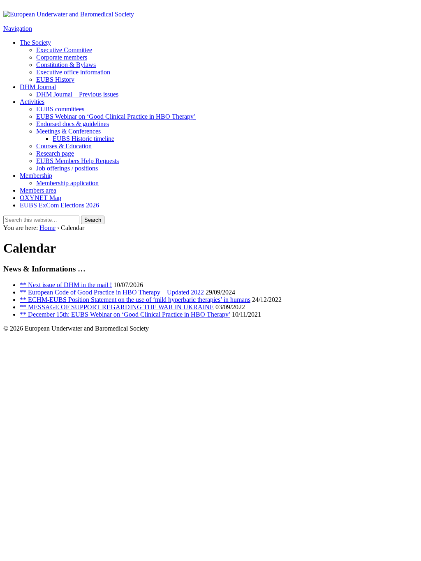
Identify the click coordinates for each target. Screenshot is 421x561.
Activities (32, 101)
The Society (35, 42)
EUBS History (55, 79)
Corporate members (61, 57)
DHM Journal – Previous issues (77, 94)
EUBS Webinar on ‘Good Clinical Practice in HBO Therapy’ (116, 116)
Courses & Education (64, 146)
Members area (38, 190)
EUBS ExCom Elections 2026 (59, 205)
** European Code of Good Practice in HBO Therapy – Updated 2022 (112, 292)
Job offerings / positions (67, 168)
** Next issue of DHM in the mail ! (66, 284)
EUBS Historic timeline (83, 138)
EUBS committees (60, 109)
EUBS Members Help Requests (77, 160)
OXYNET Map (40, 197)
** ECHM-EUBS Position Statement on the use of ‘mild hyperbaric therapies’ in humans (135, 299)
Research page (55, 153)
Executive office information (73, 72)
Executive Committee (64, 49)
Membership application (67, 182)
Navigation (17, 28)
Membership (36, 175)
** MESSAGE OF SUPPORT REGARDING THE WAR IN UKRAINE (117, 306)
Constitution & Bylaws (66, 64)
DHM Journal (38, 86)
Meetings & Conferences (68, 131)
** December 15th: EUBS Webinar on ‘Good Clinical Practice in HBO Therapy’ (125, 314)
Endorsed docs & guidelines (72, 123)
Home (47, 227)
